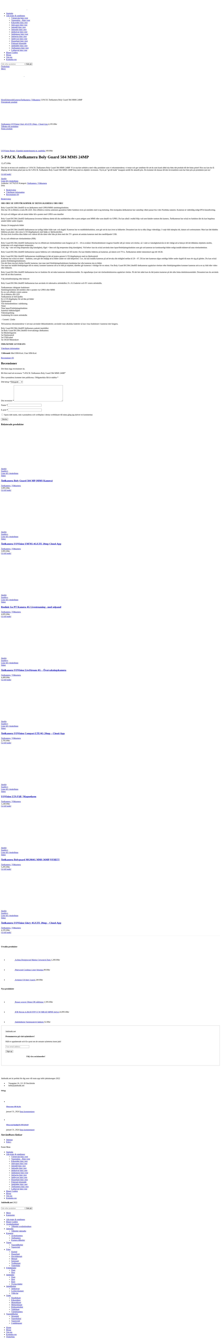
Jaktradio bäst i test (18, 29)
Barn (13, 1282)
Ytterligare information (15, 192)
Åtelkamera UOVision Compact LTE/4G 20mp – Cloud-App (33, 733)
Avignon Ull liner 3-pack (25, 980)
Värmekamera (17, 1312)
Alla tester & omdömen (15, 1154)
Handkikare (16, 1298)
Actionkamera (17, 1236)
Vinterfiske (15, 1265)
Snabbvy (4, 471)
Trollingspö (15, 1263)
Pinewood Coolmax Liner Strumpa (29, 970)
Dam (13, 1270)
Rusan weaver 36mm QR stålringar (29, 1002)
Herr (13, 1272)
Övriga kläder (16, 1284)
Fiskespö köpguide (18, 43)
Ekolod (14, 1252)
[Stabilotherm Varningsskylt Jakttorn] (10, 1022)
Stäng (3, 476)
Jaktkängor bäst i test (19, 34)
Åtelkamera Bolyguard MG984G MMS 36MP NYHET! (30, 859)
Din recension (7, 401)
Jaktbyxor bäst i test (19, 39)
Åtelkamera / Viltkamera (30, 100)
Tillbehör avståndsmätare (21, 1226)
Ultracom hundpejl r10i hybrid (17, 1125)
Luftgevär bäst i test (19, 50)
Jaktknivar (15, 1289)
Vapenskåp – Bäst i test (20, 20)
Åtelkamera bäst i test (20, 48)
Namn (4, 405)
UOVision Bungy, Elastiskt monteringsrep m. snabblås (23, 151)
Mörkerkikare (16, 1305)
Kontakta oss (11, 1198)
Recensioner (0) (12, 194)
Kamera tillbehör (18, 1240)
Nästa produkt (6, 129)
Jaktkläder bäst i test (19, 46)
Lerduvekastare (17, 1291)
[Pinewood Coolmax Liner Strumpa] (10, 970)
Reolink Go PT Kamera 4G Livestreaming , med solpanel (31, 607)
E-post (4, 410)
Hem (3, 100)
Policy (8, 1142)
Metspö (14, 1259)
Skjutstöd (15, 1316)
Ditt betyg (6, 382)
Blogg (8, 1193)
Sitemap (9, 1140)
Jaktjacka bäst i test (19, 36)
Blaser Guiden (12, 1191)
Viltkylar (14, 1293)
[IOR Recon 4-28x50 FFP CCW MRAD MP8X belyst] (10, 1012)
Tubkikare (15, 1309)
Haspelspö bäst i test (19, 41)
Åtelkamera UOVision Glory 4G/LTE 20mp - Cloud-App (24, 124)
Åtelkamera (16, 1238)
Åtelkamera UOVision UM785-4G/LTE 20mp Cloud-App (31, 543)
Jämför (4, 179)
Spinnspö (15, 1261)
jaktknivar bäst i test (19, 32)
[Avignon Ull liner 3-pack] (10, 980)
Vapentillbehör (17, 1245)
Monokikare (16, 1302)
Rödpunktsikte (17, 1307)
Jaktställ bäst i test (18, 27)
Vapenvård (15, 1247)
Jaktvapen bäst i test (19, 25)
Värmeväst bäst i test (19, 18)
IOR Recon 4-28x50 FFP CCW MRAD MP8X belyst (37, 1012)
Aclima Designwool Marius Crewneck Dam (33, 960)
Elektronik (9, 100)
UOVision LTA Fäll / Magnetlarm (18, 796)
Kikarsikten (16, 1300)
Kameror (17, 100)
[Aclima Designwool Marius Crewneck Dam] (10, 960)
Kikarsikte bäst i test (19, 23)
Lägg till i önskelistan (9, 181)
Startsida (9, 1152)
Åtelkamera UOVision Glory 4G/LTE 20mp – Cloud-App (31, 922)
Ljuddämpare (16, 1323)
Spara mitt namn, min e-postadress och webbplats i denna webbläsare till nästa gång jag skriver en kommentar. (48, 415)
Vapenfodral (16, 1318)
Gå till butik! (6, 174)
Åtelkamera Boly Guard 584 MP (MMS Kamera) (27, 480)
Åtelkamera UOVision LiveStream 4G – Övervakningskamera (33, 670)
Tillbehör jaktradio (18, 1231)
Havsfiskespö (16, 1256)
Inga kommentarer (27, 1111)
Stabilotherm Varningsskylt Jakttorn (29, 1022)
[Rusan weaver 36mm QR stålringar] (10, 1002)
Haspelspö (15, 1254)
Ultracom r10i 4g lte (13, 1107)
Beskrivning (11, 190)
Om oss (9, 1196)
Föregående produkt (9, 102)
